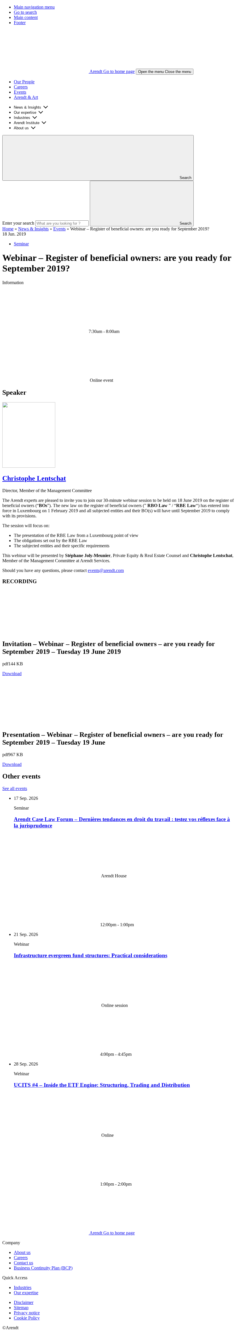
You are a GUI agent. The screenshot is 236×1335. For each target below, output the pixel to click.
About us (21, 128)
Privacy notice (27, 1312)
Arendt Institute (26, 123)
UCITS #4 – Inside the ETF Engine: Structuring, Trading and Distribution (102, 1085)
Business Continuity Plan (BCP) (43, 1267)
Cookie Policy (27, 1317)
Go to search (25, 12)
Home (8, 228)
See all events (14, 788)
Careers (21, 86)
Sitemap (21, 1307)
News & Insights (27, 107)
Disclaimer (23, 1302)
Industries (22, 117)
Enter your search (18, 223)
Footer (20, 22)
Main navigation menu (34, 7)
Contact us (23, 1262)
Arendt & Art (26, 97)
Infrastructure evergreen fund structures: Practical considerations (90, 955)
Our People (24, 81)
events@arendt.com (106, 570)
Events (20, 92)
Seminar (21, 243)
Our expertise (25, 112)
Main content (26, 17)
